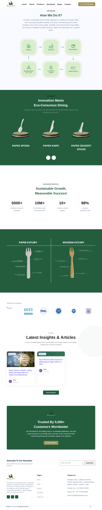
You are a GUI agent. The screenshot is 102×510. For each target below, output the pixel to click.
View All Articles (51, 392)
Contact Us (40, 497)
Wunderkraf (13, 506)
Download (40, 492)
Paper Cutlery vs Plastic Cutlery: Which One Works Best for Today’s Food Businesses (21, 372)
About (38, 484)
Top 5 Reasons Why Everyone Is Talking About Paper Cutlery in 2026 (51, 362)
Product (39, 488)
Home (38, 479)
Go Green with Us (51, 442)
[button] (48, 158)
